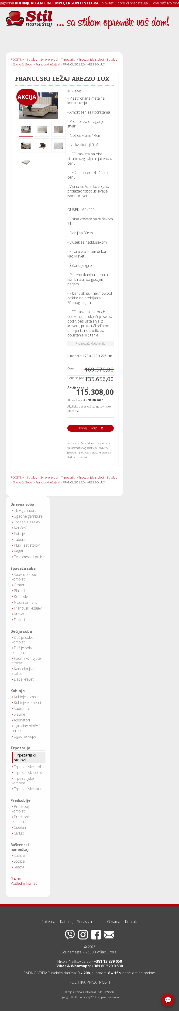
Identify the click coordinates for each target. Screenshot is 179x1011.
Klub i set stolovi (27, 545)
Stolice (19, 861)
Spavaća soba (23, 568)
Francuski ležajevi (28, 608)
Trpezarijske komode (23, 780)
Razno (15, 878)
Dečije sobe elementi (22, 650)
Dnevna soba (22, 504)
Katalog (66, 921)
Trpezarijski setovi (28, 772)
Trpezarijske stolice (29, 766)
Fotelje (19, 533)
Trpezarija (20, 748)
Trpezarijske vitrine (29, 788)
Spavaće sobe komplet (24, 576)
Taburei (20, 539)
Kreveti (19, 614)
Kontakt (131, 921)
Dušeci (19, 619)
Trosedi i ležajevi (27, 522)
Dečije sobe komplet (22, 639)
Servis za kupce (90, 921)
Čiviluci (19, 833)
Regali (19, 551)
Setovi (19, 867)
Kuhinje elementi (27, 702)
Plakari (19, 590)
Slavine (19, 714)
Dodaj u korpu (89, 428)
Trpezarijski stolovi (25, 757)
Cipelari (20, 827)
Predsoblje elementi (21, 819)
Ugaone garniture (28, 516)
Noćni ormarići (26, 602)
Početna (48, 921)
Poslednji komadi (24, 883)
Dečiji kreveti (24, 679)
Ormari (19, 585)
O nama (113, 921)
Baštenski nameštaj (19, 847)
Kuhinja (17, 690)
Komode (21, 596)
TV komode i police (29, 556)
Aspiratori (22, 720)
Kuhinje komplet (27, 697)
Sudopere (22, 708)
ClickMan (88, 992)
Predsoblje (20, 800)
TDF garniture (25, 510)
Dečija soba (21, 631)
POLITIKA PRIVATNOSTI (89, 982)
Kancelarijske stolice (23, 671)
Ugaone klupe (25, 736)
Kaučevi (20, 527)
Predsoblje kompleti (21, 808)
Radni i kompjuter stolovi (27, 660)
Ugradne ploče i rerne (26, 728)
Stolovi (19, 855)
